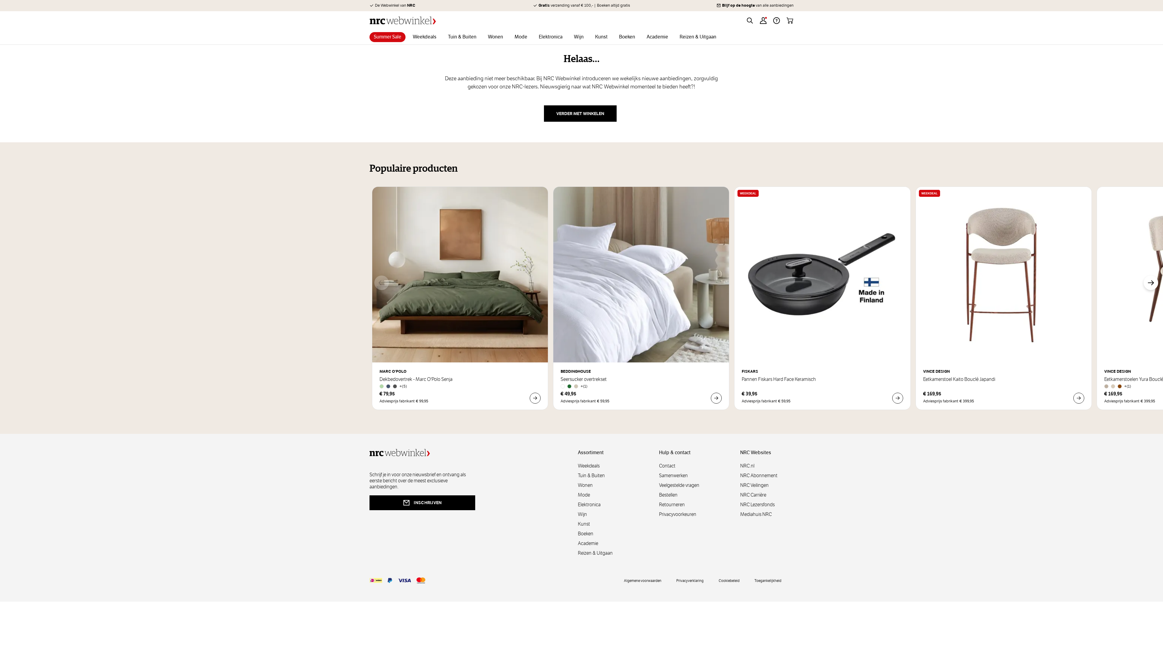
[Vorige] (381, 283)
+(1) (584, 386)
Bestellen (668, 495)
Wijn (582, 514)
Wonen (585, 485)
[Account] (763, 20)
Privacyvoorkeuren (677, 514)
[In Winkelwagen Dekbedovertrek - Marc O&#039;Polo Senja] (535, 398)
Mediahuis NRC (756, 514)
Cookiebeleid (729, 580)
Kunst (584, 524)
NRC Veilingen (754, 485)
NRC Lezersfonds (757, 504)
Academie (588, 543)
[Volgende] (1151, 283)
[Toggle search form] (750, 20)
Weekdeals (589, 466)
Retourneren (672, 504)
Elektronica (589, 504)
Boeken (585, 533)
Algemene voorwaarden (642, 580)
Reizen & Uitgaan (595, 553)
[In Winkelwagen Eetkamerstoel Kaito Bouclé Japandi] (1078, 398)
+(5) (403, 386)
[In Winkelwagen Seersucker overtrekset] (716, 398)
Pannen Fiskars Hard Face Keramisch (779, 379)
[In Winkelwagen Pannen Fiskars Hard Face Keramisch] (897, 398)
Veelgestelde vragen (679, 485)
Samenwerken (673, 475)
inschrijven (428, 502)
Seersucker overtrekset (584, 379)
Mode (584, 495)
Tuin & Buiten (591, 475)
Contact (667, 466)
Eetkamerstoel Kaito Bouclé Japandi (959, 379)
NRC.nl (747, 466)
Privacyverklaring (690, 580)
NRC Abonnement (758, 475)
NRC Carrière (753, 495)
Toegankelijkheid (767, 580)
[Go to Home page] (402, 20)
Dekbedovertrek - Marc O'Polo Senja (415, 379)
